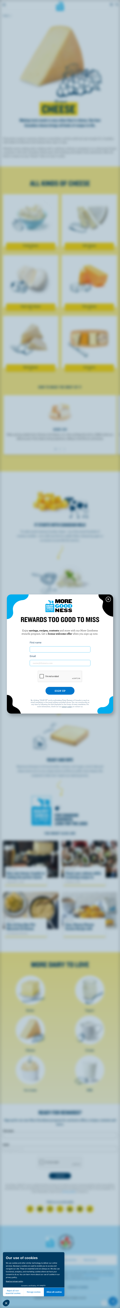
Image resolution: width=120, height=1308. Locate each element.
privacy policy (67, 706)
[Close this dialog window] (108, 599)
